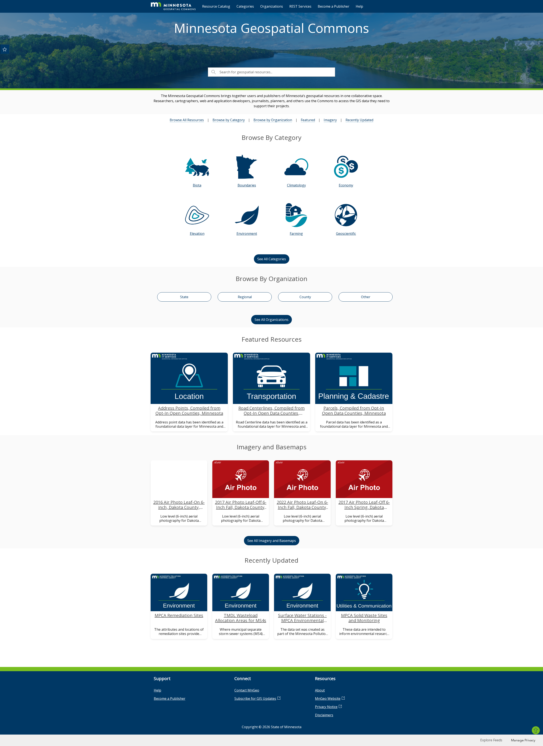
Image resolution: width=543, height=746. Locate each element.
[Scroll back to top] (536, 730)
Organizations (271, 6)
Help (359, 6)
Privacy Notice (326, 706)
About (320, 690)
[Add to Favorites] (4, 49)
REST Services (300, 6)
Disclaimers (324, 715)
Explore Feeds (491, 740)
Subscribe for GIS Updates (255, 698)
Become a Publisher (333, 6)
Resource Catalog (216, 6)
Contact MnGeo (246, 690)
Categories (245, 6)
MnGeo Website (327, 698)
